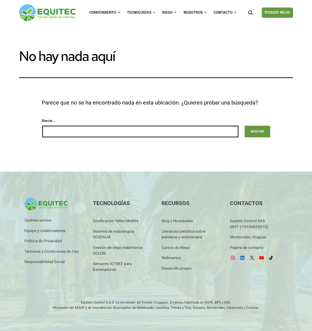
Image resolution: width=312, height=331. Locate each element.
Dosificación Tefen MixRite (115, 221)
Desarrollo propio (176, 268)
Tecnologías (139, 12)
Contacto (223, 12)
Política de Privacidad (43, 241)
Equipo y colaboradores (45, 230)
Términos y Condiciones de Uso (51, 251)
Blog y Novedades (177, 221)
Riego (167, 12)
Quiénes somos (37, 220)
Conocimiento (102, 12)
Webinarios (171, 257)
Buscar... (48, 121)
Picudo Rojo (277, 12)
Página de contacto (247, 247)
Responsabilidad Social (44, 261)
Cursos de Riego (175, 247)
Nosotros (193, 12)
